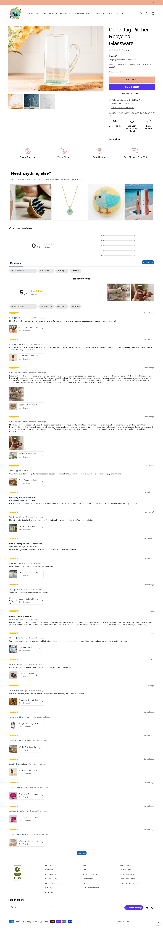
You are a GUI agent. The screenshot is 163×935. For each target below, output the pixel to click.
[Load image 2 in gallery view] (31, 101)
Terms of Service (127, 879)
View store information (122, 107)
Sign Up (86, 870)
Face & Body (51, 879)
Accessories (50, 874)
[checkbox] (76, 271)
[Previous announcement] (10, 2)
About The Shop (89, 874)
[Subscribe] (52, 907)
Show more (82, 853)
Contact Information (129, 883)
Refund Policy (126, 865)
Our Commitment (90, 888)
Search (85, 865)
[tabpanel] (81, 275)
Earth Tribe (126, 921)
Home (48, 865)
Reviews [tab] (16, 263)
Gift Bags (49, 888)
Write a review (148, 262)
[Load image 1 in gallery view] (15, 101)
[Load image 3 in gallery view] (47, 101)
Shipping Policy (127, 874)
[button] (32, 13)
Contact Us (87, 879)
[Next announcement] (153, 2)
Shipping (112, 60)
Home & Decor (52, 883)
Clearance (50, 892)
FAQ (84, 883)
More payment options (132, 93)
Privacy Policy (126, 870)
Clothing (49, 870)
